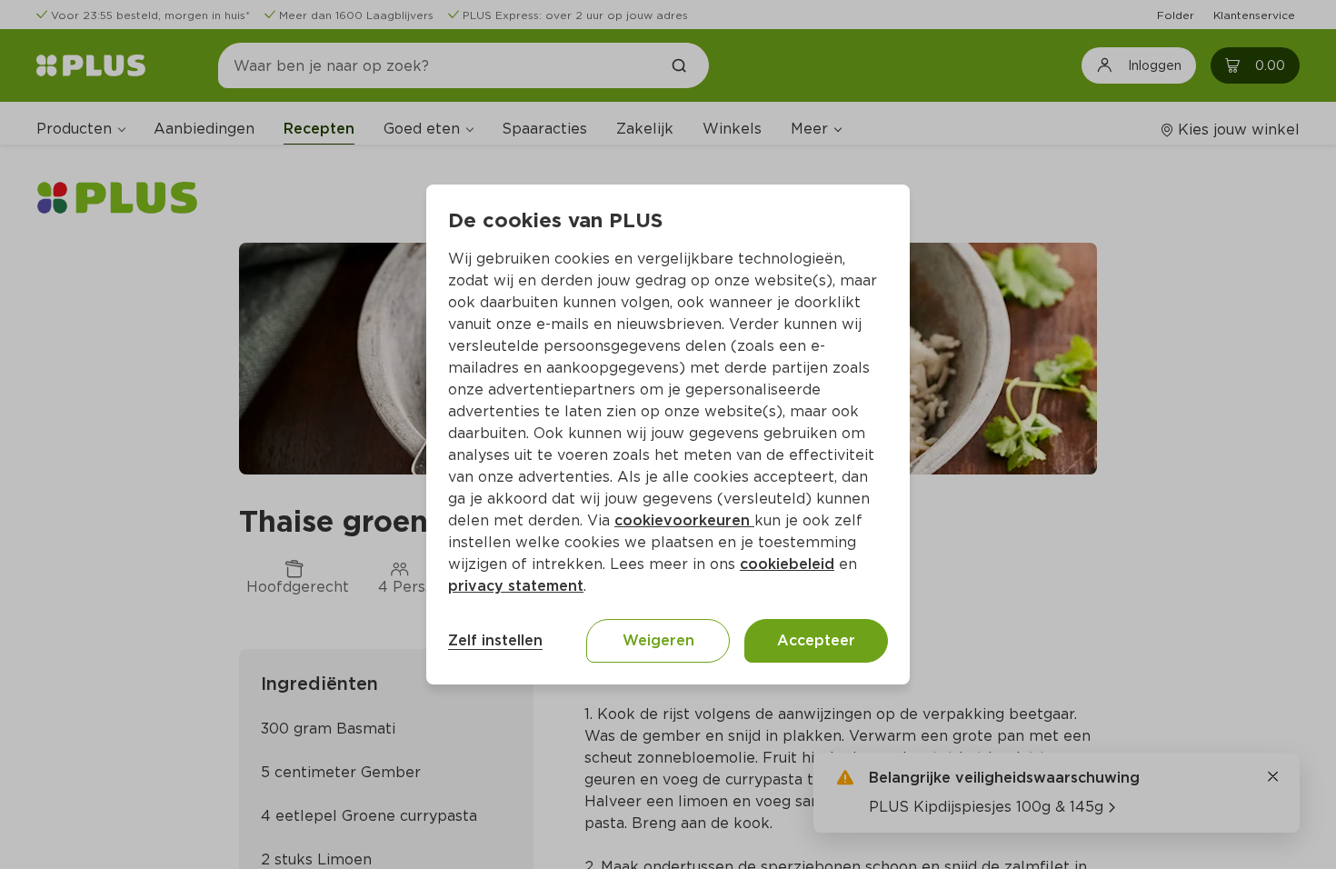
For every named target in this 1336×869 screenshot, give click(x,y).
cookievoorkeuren (684, 520)
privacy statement (515, 585)
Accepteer (816, 640)
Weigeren (658, 640)
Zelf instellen (495, 640)
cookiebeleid (787, 564)
